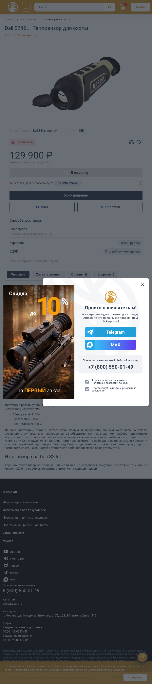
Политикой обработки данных (110, 382)
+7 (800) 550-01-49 (110, 367)
